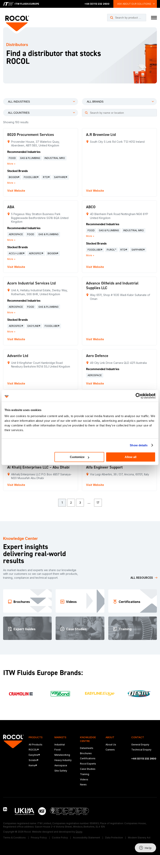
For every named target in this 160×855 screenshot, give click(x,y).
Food (57, 749)
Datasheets (86, 748)
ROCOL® (34, 749)
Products (36, 737)
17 (98, 502)
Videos (84, 779)
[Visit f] (21, 693)
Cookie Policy (60, 837)
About (110, 737)
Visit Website (16, 190)
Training (84, 774)
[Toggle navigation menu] (154, 17)
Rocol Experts (88, 763)
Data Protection (114, 837)
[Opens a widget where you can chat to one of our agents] (145, 848)
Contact (137, 737)
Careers (110, 749)
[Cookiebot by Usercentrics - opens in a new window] (138, 396)
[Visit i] (139, 694)
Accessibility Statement (86, 837)
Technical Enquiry (141, 749)
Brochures (86, 753)
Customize (77, 457)
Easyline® (34, 754)
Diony (79, 831)
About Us (111, 744)
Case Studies (87, 768)
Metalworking (62, 754)
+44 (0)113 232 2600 (96, 3)
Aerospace (60, 765)
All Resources (142, 577)
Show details (139, 445)
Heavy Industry (63, 760)
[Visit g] (60, 694)
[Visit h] (99, 693)
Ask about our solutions (134, 3)
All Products (35, 744)
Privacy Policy (39, 837)
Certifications (87, 758)
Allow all (130, 457)
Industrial (59, 744)
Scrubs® (33, 760)
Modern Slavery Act (139, 837)
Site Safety (60, 770)
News (83, 784)
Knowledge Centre (88, 739)
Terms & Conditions (14, 837)
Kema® (33, 765)
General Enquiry (140, 744)
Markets (60, 737)
